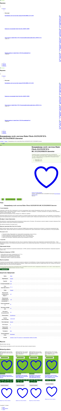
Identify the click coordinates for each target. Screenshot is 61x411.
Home (3, 407)
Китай (11, 278)
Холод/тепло (12, 315)
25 (10, 304)
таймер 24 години (33, 337)
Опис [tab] (3, 199)
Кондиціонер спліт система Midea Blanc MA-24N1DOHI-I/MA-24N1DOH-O (22, 376)
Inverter (11, 321)
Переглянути (2, 373)
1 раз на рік (12, 318)
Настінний (12, 334)
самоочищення (26, 337)
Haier (11, 276)
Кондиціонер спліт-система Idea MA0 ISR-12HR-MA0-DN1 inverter (6, 376)
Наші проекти (5, 408)
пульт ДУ (16, 337)
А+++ (11, 286)
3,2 (10, 308)
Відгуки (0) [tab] (19, 199)
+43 (11, 299)
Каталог (4, 8)
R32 (11, 331)
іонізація (12, 337)
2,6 (10, 312)
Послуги (4, 63)
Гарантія (4, 64)
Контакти (4, 65)
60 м (11, 281)
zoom (3, 143)
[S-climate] (2, 0)
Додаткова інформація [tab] (10, 199)
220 (11, 283)
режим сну (20, 337)
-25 (10, 294)
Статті (3, 409)
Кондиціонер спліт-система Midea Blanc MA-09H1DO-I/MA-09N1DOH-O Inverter (35, 376)
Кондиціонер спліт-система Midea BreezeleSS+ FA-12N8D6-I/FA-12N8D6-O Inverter (51, 376)
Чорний (11, 290)
